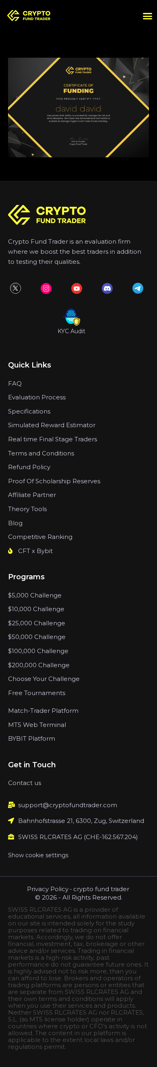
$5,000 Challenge (35, 595)
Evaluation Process (37, 397)
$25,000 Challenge (36, 623)
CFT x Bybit (35, 551)
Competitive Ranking (40, 537)
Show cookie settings (38, 855)
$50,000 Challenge (37, 637)
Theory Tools (27, 509)
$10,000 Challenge (36, 609)
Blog (15, 523)
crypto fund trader (101, 889)
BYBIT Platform (31, 738)
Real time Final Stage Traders (52, 439)
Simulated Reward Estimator (51, 425)
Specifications (29, 411)
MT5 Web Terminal (37, 725)
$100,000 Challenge (38, 651)
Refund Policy (29, 467)
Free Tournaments (36, 693)
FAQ (15, 383)
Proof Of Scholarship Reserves (54, 481)
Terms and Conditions (41, 453)
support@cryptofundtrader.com (67, 805)
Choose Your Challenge (44, 679)
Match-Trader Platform (43, 710)
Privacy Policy (47, 889)
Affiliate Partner (32, 495)
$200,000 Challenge (39, 665)
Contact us (24, 783)
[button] (147, 16)
